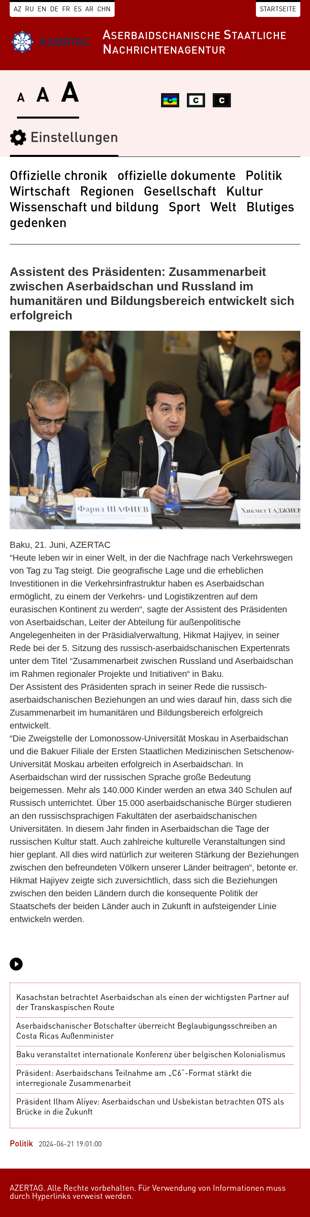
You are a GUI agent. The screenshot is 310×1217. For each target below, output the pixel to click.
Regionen (107, 192)
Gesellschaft (180, 192)
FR (66, 9)
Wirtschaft (40, 192)
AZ (17, 9)
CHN (104, 9)
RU (29, 9)
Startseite (278, 9)
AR (89, 9)
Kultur (244, 192)
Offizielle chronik (59, 176)
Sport (185, 208)
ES (78, 9)
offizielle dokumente (176, 176)
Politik (264, 176)
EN (42, 9)
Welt (223, 208)
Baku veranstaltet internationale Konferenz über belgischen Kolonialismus (150, 1055)
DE (54, 9)
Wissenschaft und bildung (84, 208)
